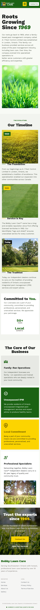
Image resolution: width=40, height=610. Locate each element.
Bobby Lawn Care (13, 561)
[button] (25, 4)
